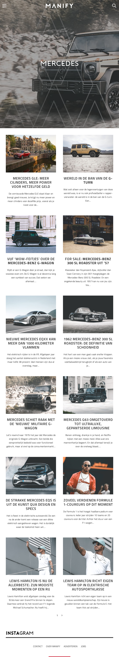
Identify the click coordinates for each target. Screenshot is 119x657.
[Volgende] (61, 616)
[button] (4, 6)
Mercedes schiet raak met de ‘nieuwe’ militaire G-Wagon (31, 424)
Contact (38, 646)
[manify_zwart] (59, 6)
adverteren (70, 646)
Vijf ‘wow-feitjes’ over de (31, 261)
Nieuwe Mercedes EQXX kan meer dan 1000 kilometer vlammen (31, 343)
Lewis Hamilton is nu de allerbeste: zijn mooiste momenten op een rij (30, 585)
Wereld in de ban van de (88, 180)
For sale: (88, 261)
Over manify (53, 646)
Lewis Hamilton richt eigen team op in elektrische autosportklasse (88, 585)
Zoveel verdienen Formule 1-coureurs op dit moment (88, 502)
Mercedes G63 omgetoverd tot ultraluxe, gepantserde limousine (88, 424)
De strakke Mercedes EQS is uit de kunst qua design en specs (31, 504)
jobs (83, 646)
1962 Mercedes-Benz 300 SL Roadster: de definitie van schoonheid (88, 343)
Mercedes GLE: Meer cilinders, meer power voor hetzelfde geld (31, 182)
